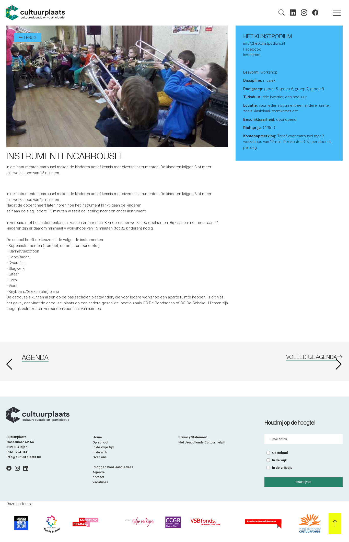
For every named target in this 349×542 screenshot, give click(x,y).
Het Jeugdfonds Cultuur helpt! (201, 442)
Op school (100, 442)
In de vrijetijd (282, 467)
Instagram (251, 55)
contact (98, 477)
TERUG (30, 38)
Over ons (99, 457)
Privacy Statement (192, 437)
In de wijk (99, 452)
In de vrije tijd (103, 447)
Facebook (252, 49)
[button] (339, 364)
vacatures (100, 482)
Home (97, 437)
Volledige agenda (311, 357)
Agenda (98, 472)
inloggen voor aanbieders (112, 467)
